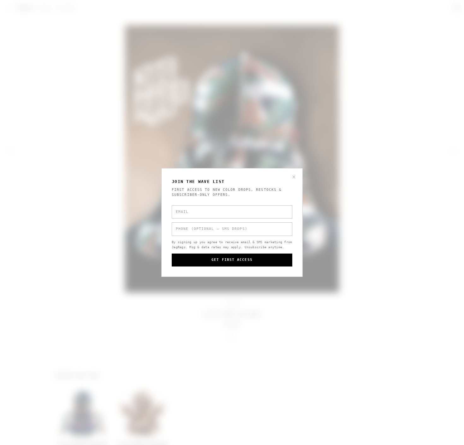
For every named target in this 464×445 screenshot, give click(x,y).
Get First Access (232, 260)
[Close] (294, 177)
